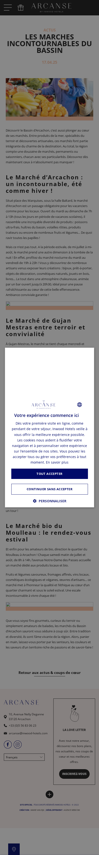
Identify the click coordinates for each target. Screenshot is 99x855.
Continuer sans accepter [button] (49, 489)
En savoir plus (57, 462)
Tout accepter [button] (49, 474)
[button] (49, 501)
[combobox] (79, 404)
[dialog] (49, 427)
